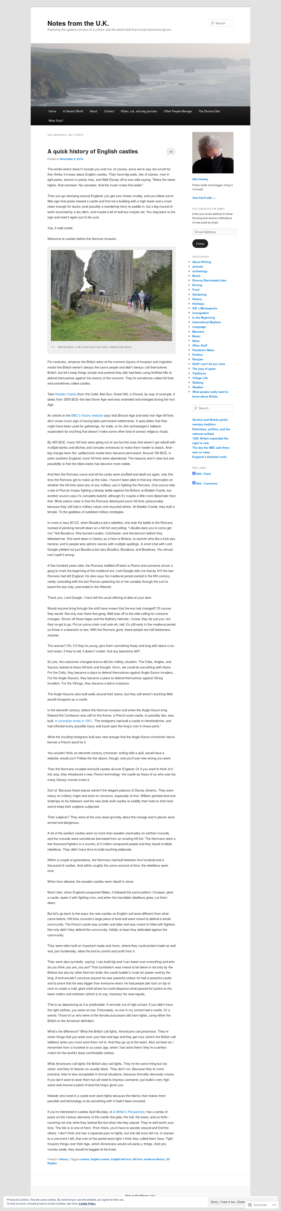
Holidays (198, 303)
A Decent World (73, 111)
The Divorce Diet (209, 111)
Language (199, 327)
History (63, 1159)
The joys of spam (204, 369)
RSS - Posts (203, 474)
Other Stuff (199, 345)
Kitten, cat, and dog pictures (139, 111)
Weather (197, 387)
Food (195, 289)
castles (84, 1159)
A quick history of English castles (92, 151)
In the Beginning (203, 317)
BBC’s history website (87, 415)
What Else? (56, 120)
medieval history (154, 1159)
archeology (199, 271)
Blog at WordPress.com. (140, 1196)
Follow (200, 243)
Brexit (196, 276)
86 (171, 151)
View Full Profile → (203, 198)
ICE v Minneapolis (204, 308)
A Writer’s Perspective (129, 1111)
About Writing (201, 262)
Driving (197, 285)
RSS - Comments (207, 483)
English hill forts (121, 1159)
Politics (197, 354)
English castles (100, 1159)
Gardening (199, 294)
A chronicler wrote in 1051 (73, 720)
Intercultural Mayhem (206, 322)
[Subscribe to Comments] (193, 483)
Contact (109, 111)
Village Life (200, 378)
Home (52, 111)
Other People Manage (178, 111)
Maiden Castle (65, 394)
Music (196, 336)
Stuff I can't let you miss (208, 364)
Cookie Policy (87, 1204)
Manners (198, 331)
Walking (197, 382)
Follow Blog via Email (208, 208)
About (93, 111)
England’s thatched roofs (209, 457)
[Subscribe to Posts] (193, 474)
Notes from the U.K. (78, 23)
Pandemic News (203, 350)
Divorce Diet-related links (209, 280)
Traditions (199, 373)
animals (197, 266)
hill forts (137, 1159)
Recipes (197, 359)
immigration (200, 313)
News (196, 341)
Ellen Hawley (200, 179)
